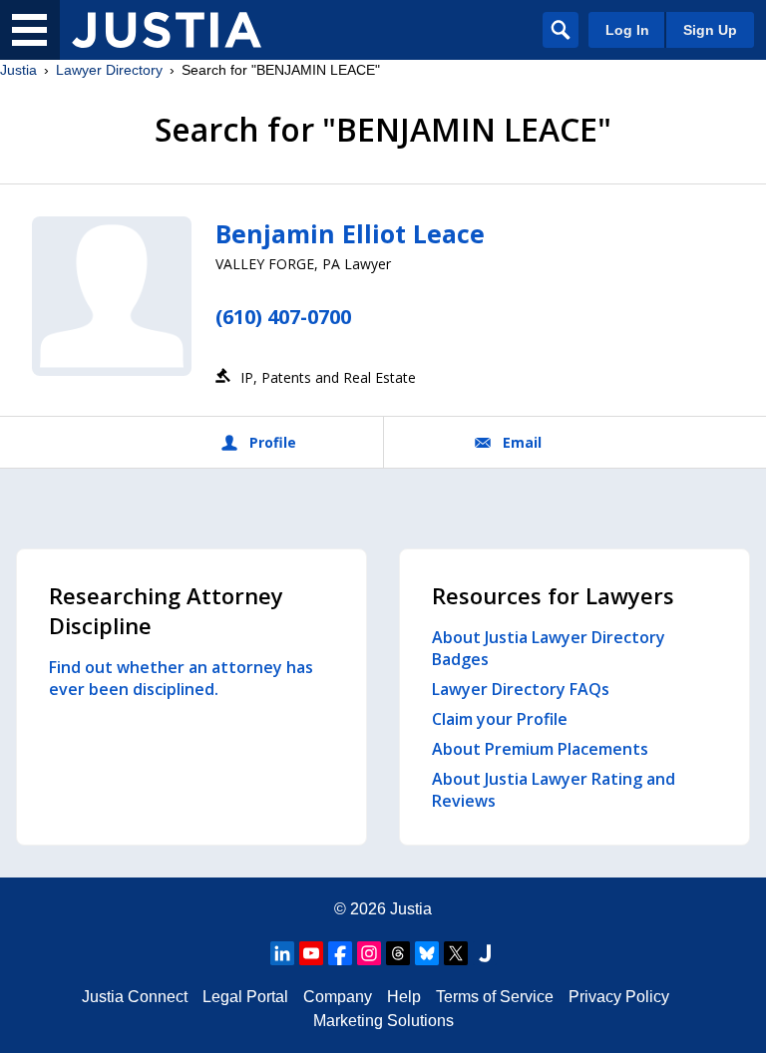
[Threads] (398, 953)
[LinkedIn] (282, 953)
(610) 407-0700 (283, 316)
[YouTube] (311, 953)
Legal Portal (245, 996)
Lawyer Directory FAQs (520, 689)
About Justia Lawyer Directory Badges (548, 648)
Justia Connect (135, 996)
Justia (18, 70)
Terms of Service (495, 996)
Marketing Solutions (383, 1020)
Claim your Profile (500, 719)
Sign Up (710, 30)
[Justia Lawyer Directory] (166, 30)
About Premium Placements (540, 749)
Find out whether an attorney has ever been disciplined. (181, 678)
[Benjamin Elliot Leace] (112, 296)
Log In (627, 30)
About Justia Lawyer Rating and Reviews (553, 790)
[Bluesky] (427, 953)
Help (404, 996)
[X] (456, 953)
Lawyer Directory (109, 70)
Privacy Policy (619, 996)
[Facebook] (340, 953)
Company (337, 996)
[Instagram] (369, 953)
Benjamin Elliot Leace (350, 233)
